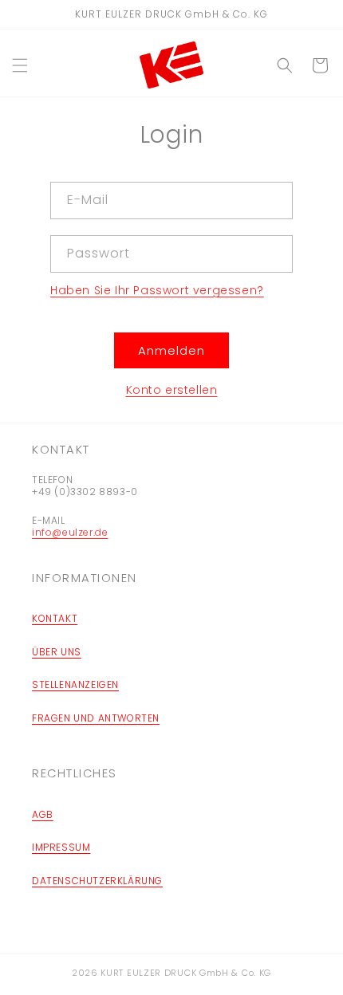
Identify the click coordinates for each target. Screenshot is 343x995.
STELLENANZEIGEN (75, 684)
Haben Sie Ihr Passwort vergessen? (157, 290)
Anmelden (171, 350)
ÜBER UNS (56, 652)
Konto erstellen (172, 390)
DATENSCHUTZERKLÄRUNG (97, 880)
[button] (19, 65)
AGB (42, 814)
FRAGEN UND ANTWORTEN (96, 718)
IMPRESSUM (61, 847)
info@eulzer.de (70, 532)
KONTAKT (54, 618)
